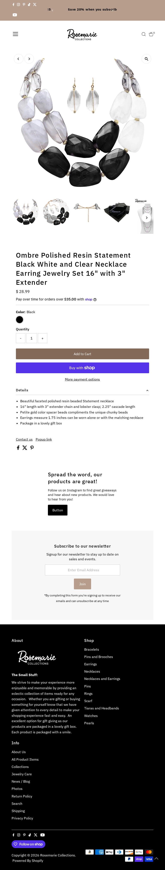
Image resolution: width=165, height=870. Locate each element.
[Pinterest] (24, 5)
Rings (88, 693)
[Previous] (53, 10)
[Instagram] (18, 5)
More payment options (82, 379)
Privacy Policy (22, 818)
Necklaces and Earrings (102, 678)
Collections (20, 767)
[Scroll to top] (156, 858)
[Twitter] (35, 5)
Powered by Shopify (27, 860)
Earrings (90, 664)
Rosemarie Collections (57, 855)
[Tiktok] (29, 5)
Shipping (18, 811)
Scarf (88, 701)
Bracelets (91, 649)
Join (82, 584)
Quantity (22, 329)
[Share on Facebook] (18, 448)
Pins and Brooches (98, 657)
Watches (91, 716)
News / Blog (21, 781)
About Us (19, 752)
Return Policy (22, 796)
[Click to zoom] (146, 59)
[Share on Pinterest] (32, 448)
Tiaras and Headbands (101, 708)
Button (57, 510)
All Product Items (25, 759)
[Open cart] (151, 34)
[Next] (112, 10)
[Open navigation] (15, 34)
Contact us (24, 439)
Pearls (89, 723)
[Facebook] (13, 5)
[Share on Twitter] (25, 448)
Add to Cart (82, 354)
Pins (87, 686)
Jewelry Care (22, 774)
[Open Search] (144, 34)
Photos (17, 788)
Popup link (44, 439)
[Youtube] (15, 15)
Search (17, 803)
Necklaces (92, 671)
